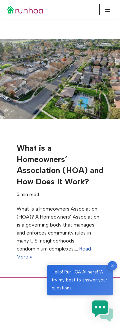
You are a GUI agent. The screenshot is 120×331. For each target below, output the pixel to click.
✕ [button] (112, 265)
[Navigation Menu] (107, 9)
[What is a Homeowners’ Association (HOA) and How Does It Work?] (60, 79)
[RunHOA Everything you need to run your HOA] (25, 10)
